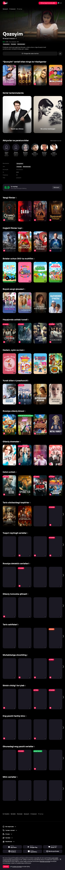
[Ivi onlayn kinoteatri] (5, 3)
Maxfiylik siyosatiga (45, 861)
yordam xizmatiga (17, 866)
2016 (6, 42)
